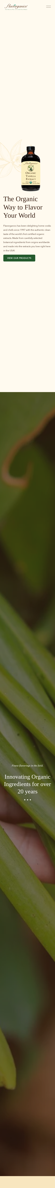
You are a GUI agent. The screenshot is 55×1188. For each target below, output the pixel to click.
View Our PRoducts (19, 258)
